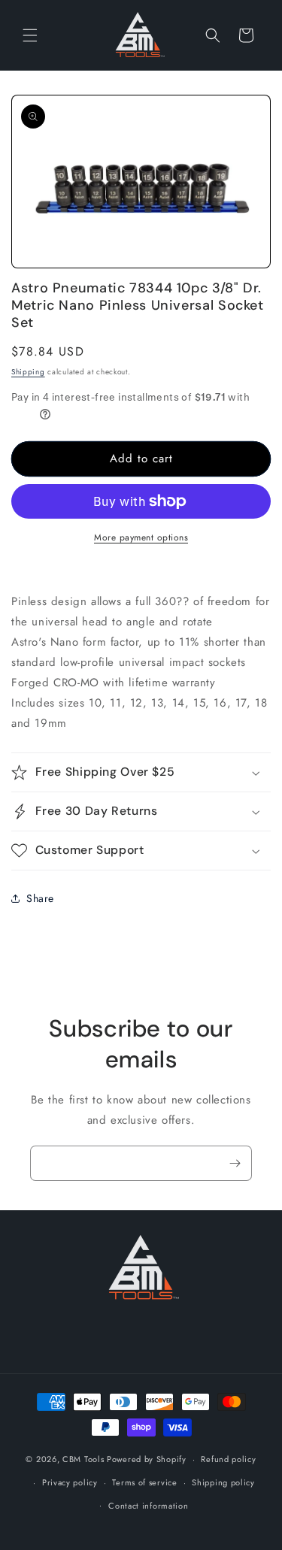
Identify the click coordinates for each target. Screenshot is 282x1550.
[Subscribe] (234, 1163)
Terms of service (144, 1482)
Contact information (148, 1506)
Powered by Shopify (146, 1459)
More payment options (141, 537)
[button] (30, 35)
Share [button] (40, 898)
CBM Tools (83, 1459)
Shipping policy (223, 1482)
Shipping (28, 371)
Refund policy (228, 1459)
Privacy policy (70, 1482)
